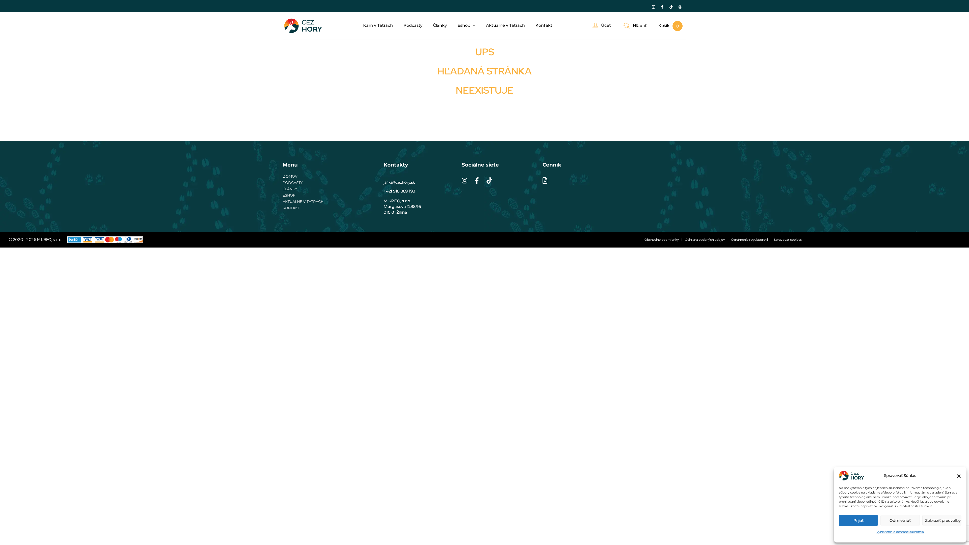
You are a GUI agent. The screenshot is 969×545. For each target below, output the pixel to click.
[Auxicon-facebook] (662, 7)
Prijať (858, 520)
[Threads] (680, 7)
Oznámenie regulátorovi (749, 239)
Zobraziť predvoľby (943, 520)
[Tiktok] (671, 7)
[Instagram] (653, 7)
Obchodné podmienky (661, 239)
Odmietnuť (900, 520)
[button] (958, 475)
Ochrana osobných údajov (705, 239)
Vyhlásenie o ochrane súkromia (900, 532)
